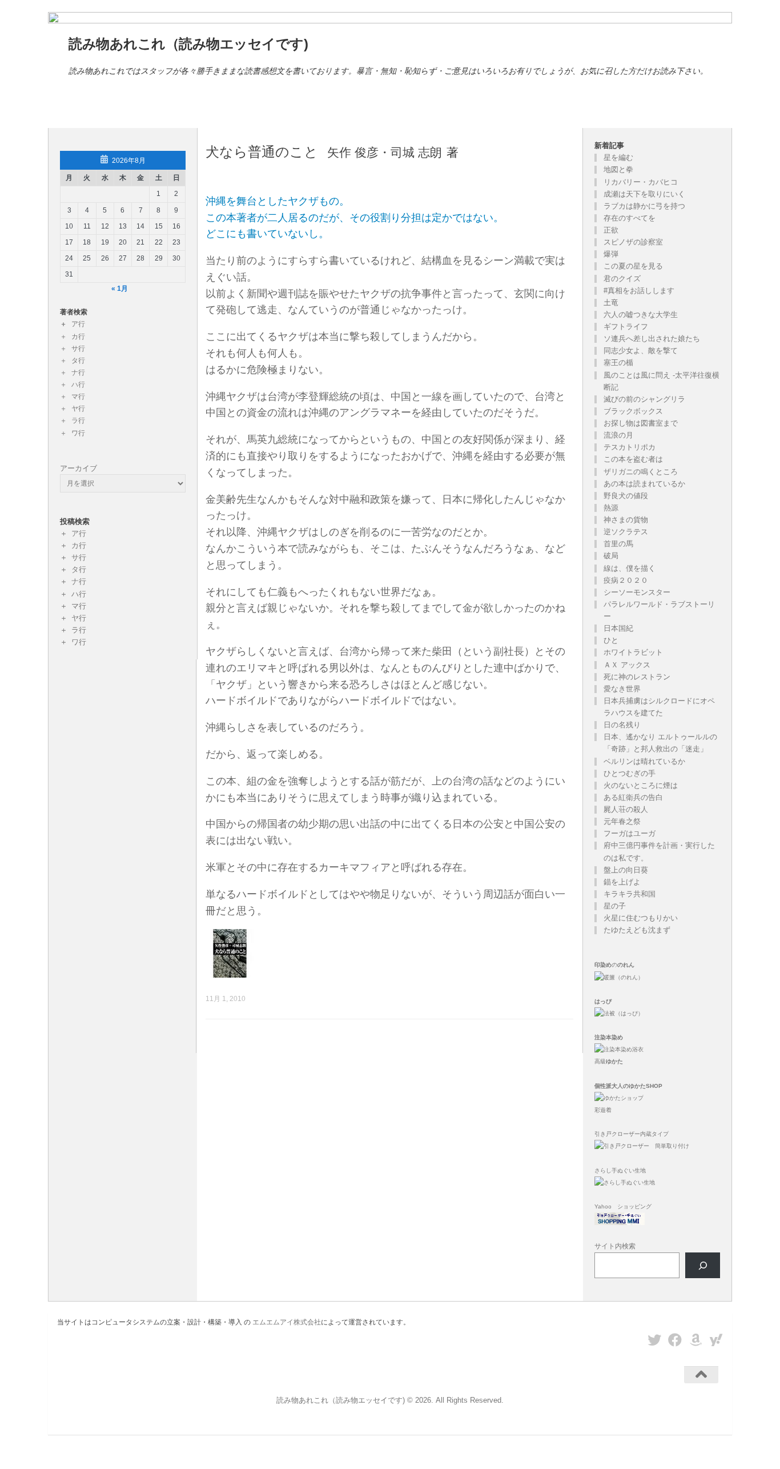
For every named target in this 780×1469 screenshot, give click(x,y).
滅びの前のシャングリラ (644, 399)
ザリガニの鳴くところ (641, 471)
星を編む (618, 157)
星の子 (615, 906)
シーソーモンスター (637, 592)
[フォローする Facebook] (675, 1340)
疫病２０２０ (626, 580)
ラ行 (78, 421)
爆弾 (611, 254)
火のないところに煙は (641, 785)
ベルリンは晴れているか (644, 761)
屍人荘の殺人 (626, 809)
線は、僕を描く (630, 568)
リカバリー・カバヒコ (641, 182)
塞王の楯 (618, 362)
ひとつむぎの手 (630, 773)
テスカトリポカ (630, 447)
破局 (611, 555)
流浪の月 (618, 435)
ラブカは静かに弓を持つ (644, 206)
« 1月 (119, 289)
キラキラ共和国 (630, 894)
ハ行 (78, 385)
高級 (608, 1061)
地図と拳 (618, 169)
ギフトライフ (626, 326)
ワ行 (78, 433)
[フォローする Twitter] (654, 1340)
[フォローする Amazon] (695, 1340)
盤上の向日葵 (626, 870)
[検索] (702, 1265)
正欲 (611, 230)
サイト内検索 (615, 1246)
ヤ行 (78, 409)
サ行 (78, 349)
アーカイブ (78, 468)
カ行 (78, 337)
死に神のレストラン (637, 677)
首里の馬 (618, 543)
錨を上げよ (622, 882)
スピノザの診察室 (633, 242)
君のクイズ (622, 278)
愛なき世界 (622, 689)
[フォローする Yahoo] (716, 1340)
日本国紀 (618, 628)
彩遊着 (603, 1110)
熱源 (611, 507)
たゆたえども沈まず (637, 930)
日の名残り (622, 725)
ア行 (78, 324)
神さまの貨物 (626, 519)
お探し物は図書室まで (641, 423)
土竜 (611, 302)
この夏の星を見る (633, 266)
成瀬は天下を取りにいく (644, 194)
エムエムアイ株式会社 (286, 1322)
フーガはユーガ (630, 833)
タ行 (78, 361)
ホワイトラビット (633, 652)
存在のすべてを (630, 218)
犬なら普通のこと (262, 152)
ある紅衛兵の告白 (633, 797)
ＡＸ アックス (627, 665)
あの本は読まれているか (644, 483)
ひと (611, 640)
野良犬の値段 (626, 495)
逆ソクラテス (626, 531)
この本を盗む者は (633, 459)
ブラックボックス (633, 411)
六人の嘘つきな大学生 (641, 314)
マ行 (78, 397)
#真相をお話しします (639, 290)
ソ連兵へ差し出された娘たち (652, 338)
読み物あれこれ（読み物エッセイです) (188, 43)
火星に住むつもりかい (641, 918)
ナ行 (78, 373)
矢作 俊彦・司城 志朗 (384, 152)
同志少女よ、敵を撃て (641, 350)
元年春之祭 (622, 821)
